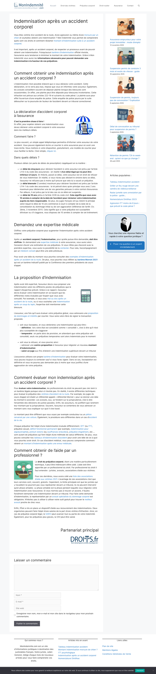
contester (64, 248)
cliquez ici (51, 151)
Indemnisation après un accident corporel (77, 655)
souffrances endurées (57, 432)
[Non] (153, 670)
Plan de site (107, 646)
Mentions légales (110, 650)
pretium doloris (36, 432)
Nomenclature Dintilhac (69, 658)
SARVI (48, 514)
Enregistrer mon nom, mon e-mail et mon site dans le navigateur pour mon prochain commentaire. (55, 615)
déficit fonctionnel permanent (43, 429)
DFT (82, 426)
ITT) (90, 426)
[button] (139, 5)
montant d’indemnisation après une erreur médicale (47, 443)
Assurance (118, 6)
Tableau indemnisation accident (73, 647)
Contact (130, 6)
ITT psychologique (66, 652)
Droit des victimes (68, 6)
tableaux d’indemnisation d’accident (50, 438)
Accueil (53, 6)
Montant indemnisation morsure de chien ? (78, 649)
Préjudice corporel (87, 6)
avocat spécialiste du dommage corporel (70, 496)
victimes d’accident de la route (55, 394)
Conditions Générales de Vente (116, 654)
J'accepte (139, 670)
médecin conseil (27, 251)
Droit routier (104, 6)
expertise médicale (49, 242)
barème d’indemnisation (63, 52)
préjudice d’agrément (79, 432)
